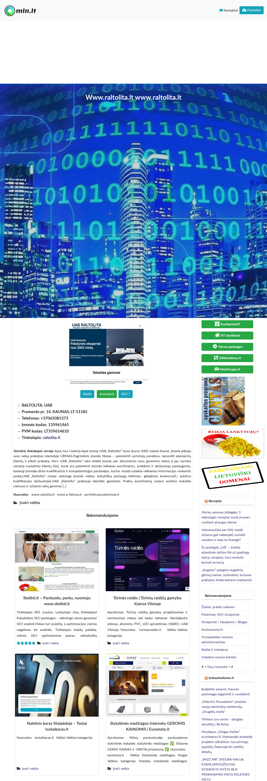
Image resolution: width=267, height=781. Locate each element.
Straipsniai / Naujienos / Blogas (224, 622)
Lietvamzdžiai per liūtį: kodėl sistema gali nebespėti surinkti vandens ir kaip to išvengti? (223, 535)
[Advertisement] (133, 52)
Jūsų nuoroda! (217, 667)
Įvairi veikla (51, 643)
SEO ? (125, 394)
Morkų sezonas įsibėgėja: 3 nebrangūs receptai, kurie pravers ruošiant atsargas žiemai (226, 517)
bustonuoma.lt (212, 629)
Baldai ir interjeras (215, 649)
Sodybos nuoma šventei (219, 657)
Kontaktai (230, 10)
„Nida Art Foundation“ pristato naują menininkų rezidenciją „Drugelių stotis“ (224, 706)
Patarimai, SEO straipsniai (220, 614)
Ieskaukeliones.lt (221, 678)
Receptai (215, 501)
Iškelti (87, 394)
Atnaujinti (106, 394)
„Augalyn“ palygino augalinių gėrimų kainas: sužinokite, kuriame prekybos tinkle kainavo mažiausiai (227, 575)
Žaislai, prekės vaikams (218, 607)
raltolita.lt (51, 438)
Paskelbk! (253, 10)
